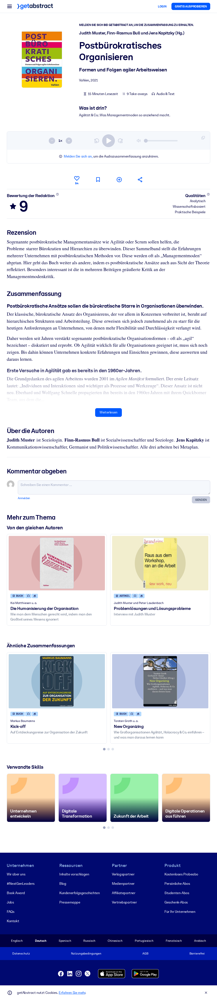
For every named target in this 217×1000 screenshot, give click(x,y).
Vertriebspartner (124, 902)
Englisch (17, 940)
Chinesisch (115, 940)
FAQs (10, 912)
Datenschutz (21, 953)
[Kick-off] (57, 681)
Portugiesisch (144, 940)
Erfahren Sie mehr (72, 993)
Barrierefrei (197, 953)
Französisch (174, 940)
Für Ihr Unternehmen (179, 912)
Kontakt (13, 921)
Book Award (16, 893)
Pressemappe (69, 902)
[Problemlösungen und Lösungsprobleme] (160, 563)
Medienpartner (123, 884)
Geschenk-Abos (176, 902)
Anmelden (24, 498)
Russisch (89, 940)
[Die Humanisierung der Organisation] (57, 563)
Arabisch (200, 940)
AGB (145, 953)
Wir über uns (16, 874)
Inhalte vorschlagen (74, 874)
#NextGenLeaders (21, 884)
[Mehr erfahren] (57, 194)
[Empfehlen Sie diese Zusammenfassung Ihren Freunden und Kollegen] (140, 179)
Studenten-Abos (176, 893)
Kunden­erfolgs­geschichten (79, 893)
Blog (62, 884)
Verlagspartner (123, 874)
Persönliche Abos (177, 884)
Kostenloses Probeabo (181, 874)
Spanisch (65, 940)
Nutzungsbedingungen (86, 953)
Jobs (10, 902)
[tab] (104, 749)
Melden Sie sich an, (78, 156)
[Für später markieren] (98, 179)
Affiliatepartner (123, 893)
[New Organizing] (160, 681)
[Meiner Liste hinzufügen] (119, 179)
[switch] (108, 140)
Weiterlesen (108, 412)
